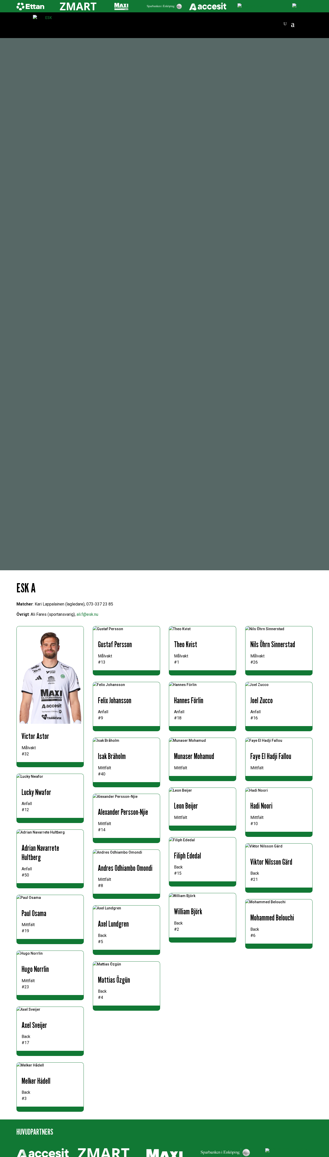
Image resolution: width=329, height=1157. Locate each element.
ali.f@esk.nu (87, 614)
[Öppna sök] (285, 24)
